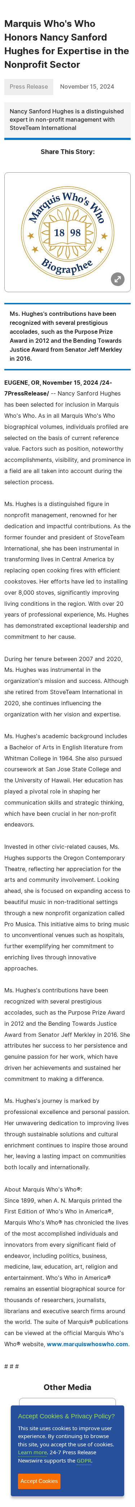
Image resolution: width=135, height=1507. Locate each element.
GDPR (84, 1460)
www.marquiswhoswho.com (87, 1344)
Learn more (32, 1452)
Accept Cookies (39, 1481)
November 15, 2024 (87, 87)
